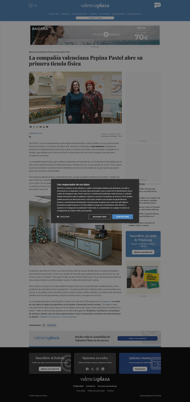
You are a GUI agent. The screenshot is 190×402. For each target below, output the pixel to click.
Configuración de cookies (66, 211)
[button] (63, 216)
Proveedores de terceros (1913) (114, 197)
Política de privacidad (83, 211)
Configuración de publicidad (77, 208)
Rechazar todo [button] (99, 217)
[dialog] (95, 201)
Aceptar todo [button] (122, 217)
